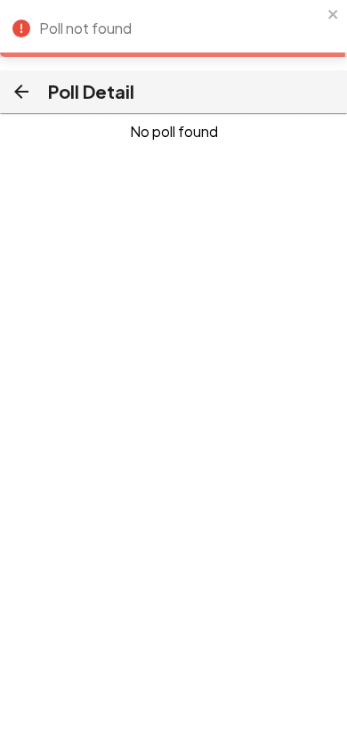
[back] (21, 91)
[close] (333, 15)
